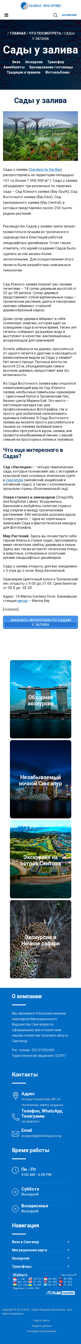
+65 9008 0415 (30, 1121)
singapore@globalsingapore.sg (41, 1135)
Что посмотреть (45, 33)
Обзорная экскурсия (40, 700)
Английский (69, 15)
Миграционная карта (29, 1250)
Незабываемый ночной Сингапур (40, 780)
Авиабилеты (14, 67)
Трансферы (22, 1266)
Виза (16, 62)
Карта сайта (42, 1320)
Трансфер (55, 62)
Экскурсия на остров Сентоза (40, 860)
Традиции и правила (23, 72)
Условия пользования (41, 1331)
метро (22, 600)
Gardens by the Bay (45, 169)
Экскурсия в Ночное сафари (40, 940)
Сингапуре (14, 480)
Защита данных (42, 1325)
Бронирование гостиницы (51, 67)
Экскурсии (34, 62)
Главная (18, 33)
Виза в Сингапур (25, 1242)
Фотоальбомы (57, 72)
